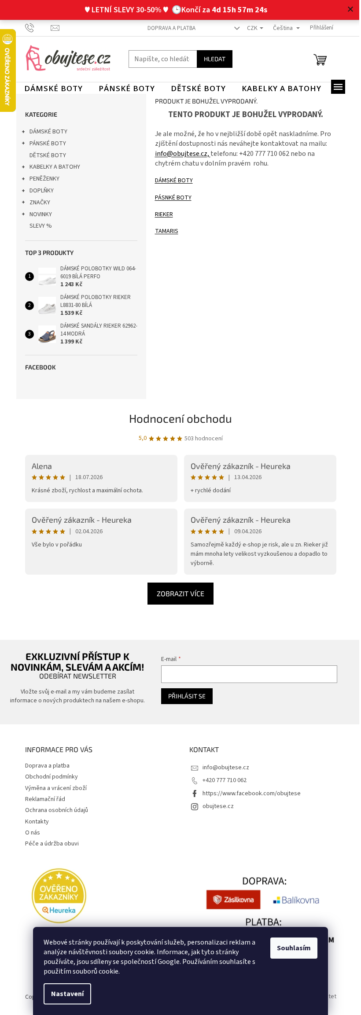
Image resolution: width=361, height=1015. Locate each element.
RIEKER (164, 214)
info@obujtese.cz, (182, 154)
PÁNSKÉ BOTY (47, 143)
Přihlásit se (187, 696)
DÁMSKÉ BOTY (48, 131)
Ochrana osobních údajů (56, 810)
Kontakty (37, 821)
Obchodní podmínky (51, 776)
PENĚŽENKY (44, 178)
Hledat (214, 59)
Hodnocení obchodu (180, 418)
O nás (32, 832)
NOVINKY (40, 214)
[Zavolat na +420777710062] (38, 28)
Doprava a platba (171, 28)
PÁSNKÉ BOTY (173, 197)
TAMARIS (166, 231)
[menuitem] (53, 88)
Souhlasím (294, 948)
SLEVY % (40, 225)
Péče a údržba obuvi (52, 843)
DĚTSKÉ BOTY (47, 155)
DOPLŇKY (41, 190)
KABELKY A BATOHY (54, 166)
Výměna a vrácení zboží (56, 788)
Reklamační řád (45, 799)
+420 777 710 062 (225, 780)
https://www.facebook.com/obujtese (252, 793)
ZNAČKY (39, 202)
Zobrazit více (180, 593)
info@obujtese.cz (226, 767)
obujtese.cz (218, 806)
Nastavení (67, 994)
